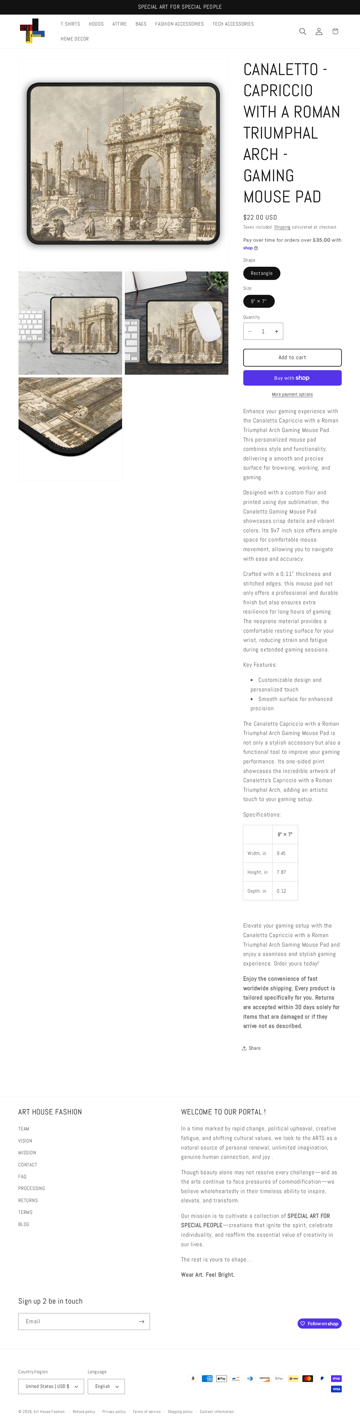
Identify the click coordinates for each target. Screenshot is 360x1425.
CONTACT (27, 1164)
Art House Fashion (49, 1411)
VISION (25, 1140)
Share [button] (255, 1048)
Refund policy (84, 1411)
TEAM (24, 1128)
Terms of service (147, 1411)
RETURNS (28, 1200)
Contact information (217, 1411)
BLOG (24, 1224)
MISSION (27, 1152)
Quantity (251, 317)
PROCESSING (31, 1188)
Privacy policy (114, 1411)
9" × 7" (259, 301)
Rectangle (262, 273)
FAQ (22, 1176)
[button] (303, 31)
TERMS (25, 1212)
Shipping (282, 227)
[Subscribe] (142, 1321)
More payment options (292, 394)
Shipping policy (180, 1411)
